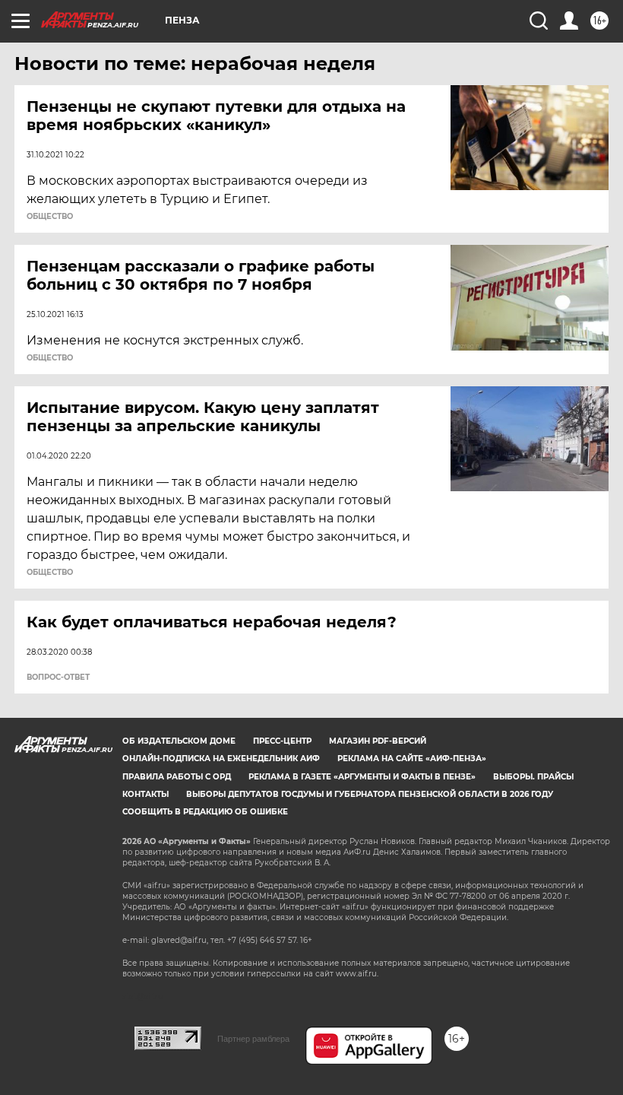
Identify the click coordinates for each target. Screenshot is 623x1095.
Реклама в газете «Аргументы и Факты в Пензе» (362, 777)
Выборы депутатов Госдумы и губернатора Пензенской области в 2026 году (369, 794)
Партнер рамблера (253, 1038)
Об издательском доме (179, 741)
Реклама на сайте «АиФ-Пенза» (411, 758)
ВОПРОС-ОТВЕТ (58, 677)
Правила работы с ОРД (176, 777)
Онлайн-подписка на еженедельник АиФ (221, 758)
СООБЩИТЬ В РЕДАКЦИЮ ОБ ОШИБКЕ (205, 812)
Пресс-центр (282, 741)
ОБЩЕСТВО (50, 217)
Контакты (145, 794)
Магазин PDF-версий (377, 741)
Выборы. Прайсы (533, 777)
